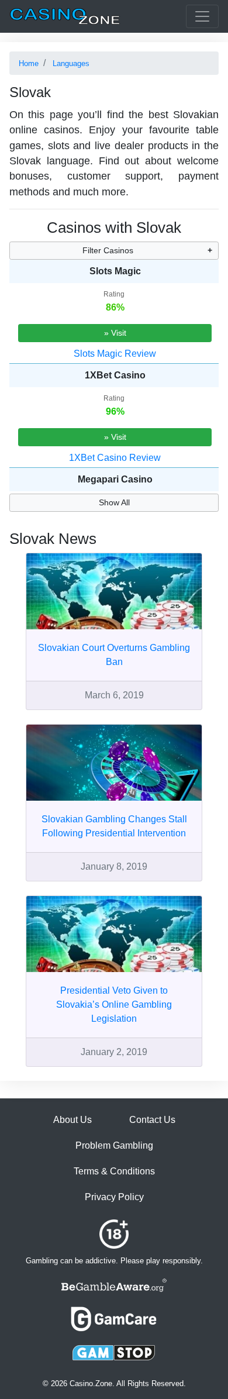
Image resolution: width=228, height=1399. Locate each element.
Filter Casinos (107, 250)
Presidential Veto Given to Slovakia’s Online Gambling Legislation (114, 1004)
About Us (72, 1120)
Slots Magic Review (115, 354)
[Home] (64, 16)
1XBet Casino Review (115, 458)
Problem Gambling (114, 1145)
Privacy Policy (114, 1197)
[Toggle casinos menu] (202, 16)
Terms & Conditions (114, 1171)
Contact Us (152, 1120)
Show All (114, 502)
